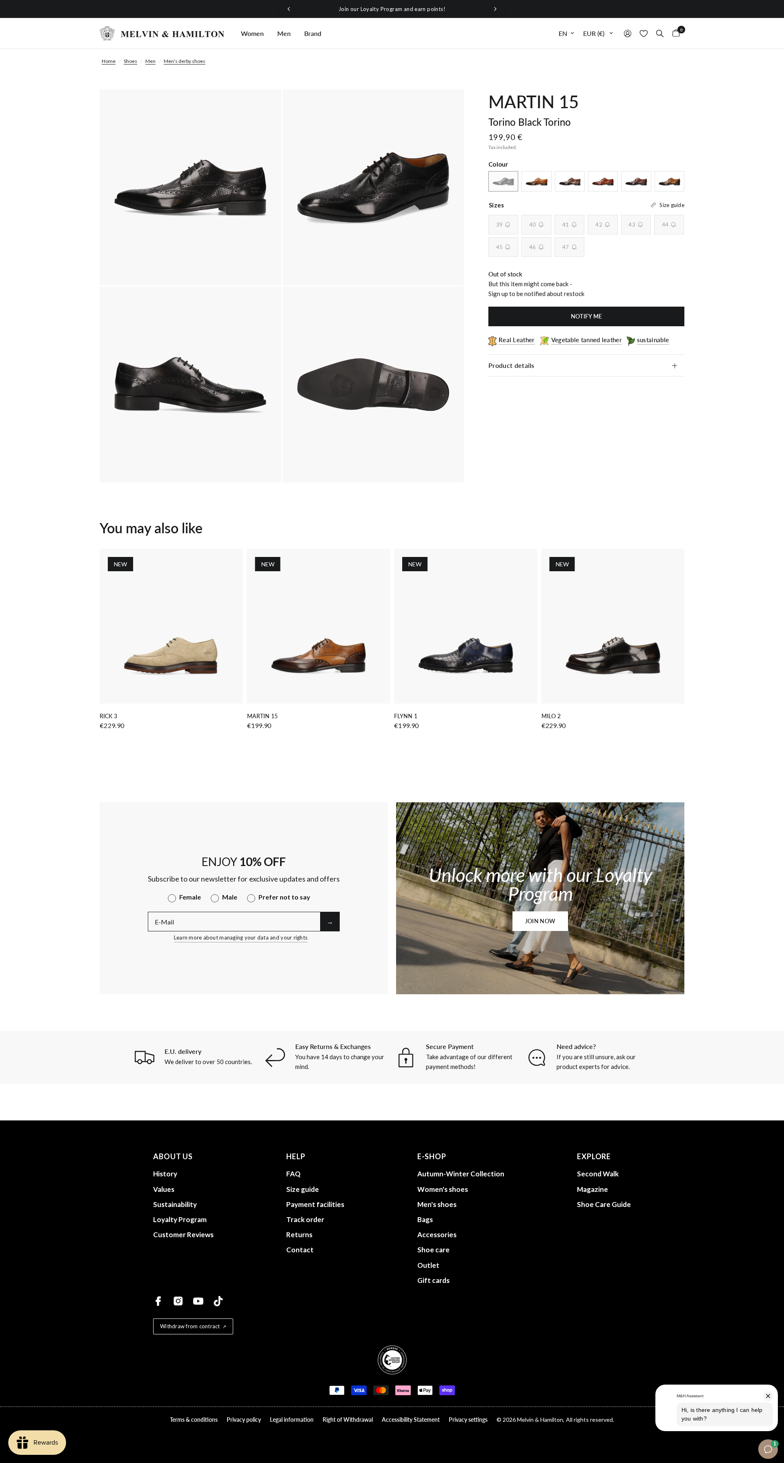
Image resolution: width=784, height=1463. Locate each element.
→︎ (330, 921)
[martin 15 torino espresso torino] (636, 181)
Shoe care (433, 1249)
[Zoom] (264, 106)
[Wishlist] (643, 33)
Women (252, 33)
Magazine (592, 1189)
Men (284, 33)
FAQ (293, 1173)
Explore (594, 1156)
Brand (312, 33)
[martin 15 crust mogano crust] (669, 181)
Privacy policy (244, 1419)
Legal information (292, 1419)
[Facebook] (158, 1301)
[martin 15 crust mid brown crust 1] (536, 181)
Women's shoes (442, 1189)
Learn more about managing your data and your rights (240, 937)
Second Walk (598, 1173)
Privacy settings (468, 1419)
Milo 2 (551, 716)
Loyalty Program (180, 1219)
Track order (305, 1219)
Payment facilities (315, 1204)
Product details (511, 365)
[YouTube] (198, 1301)
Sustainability (175, 1204)
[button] (540, 921)
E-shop (431, 1156)
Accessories (437, 1234)
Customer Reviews (183, 1234)
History (165, 1173)
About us (173, 1156)
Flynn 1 (405, 716)
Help (295, 1156)
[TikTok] (218, 1301)
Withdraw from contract (190, 1326)
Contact (300, 1249)
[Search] (660, 33)
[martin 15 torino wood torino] (603, 181)
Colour (498, 164)
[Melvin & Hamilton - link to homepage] (162, 33)
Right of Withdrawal (348, 1419)
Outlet (428, 1265)
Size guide (302, 1189)
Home (109, 61)
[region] (392, 9)
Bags (425, 1219)
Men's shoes (437, 1204)
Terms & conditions (194, 1419)
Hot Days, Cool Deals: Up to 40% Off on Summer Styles (392, 9)
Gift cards (433, 1280)
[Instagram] (178, 1301)
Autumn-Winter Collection (460, 1173)
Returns (299, 1234)
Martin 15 (262, 716)
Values (163, 1189)
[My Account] (627, 33)
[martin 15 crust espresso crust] (570, 181)
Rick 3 (108, 716)
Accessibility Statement (411, 1419)
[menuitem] (252, 33)
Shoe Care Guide (604, 1204)
